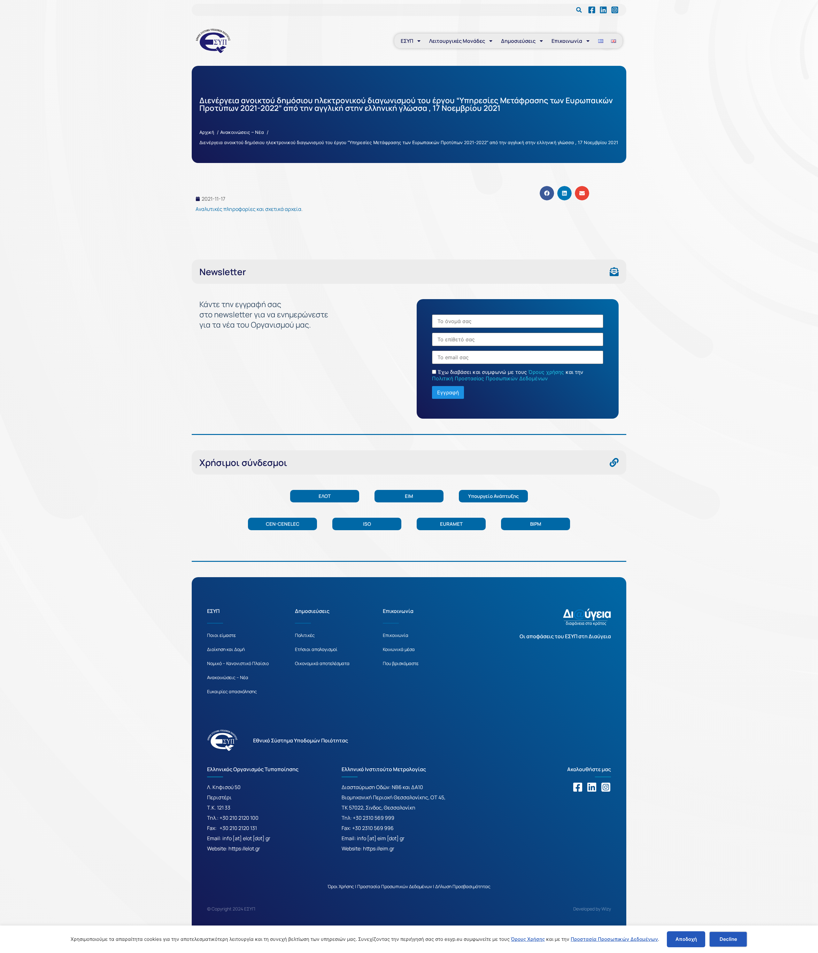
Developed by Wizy (592, 909)
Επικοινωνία (567, 40)
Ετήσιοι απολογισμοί (316, 649)
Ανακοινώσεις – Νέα (227, 677)
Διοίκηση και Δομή (226, 649)
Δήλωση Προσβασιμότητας (462, 886)
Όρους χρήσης (546, 372)
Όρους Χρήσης (528, 939)
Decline (728, 939)
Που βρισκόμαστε (401, 663)
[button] (579, 10)
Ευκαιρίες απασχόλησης (232, 691)
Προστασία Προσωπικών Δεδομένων (614, 939)
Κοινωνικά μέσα (399, 649)
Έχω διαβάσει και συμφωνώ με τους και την (507, 375)
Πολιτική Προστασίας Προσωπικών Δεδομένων (490, 378)
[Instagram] (606, 787)
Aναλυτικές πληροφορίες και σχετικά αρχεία (248, 209)
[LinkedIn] (592, 10)
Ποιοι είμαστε (221, 635)
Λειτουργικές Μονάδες (457, 40)
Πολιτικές (305, 635)
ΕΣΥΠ (407, 40)
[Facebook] (578, 787)
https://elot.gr (244, 848)
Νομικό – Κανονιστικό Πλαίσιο (238, 663)
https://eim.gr (378, 848)
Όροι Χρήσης (341, 886)
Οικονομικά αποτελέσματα (322, 663)
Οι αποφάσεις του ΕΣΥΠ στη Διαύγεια (565, 636)
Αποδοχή (686, 939)
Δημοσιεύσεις (518, 40)
